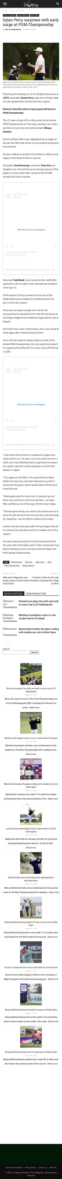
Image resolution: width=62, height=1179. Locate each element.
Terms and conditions (14, 1167)
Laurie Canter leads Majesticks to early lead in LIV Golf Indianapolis (31, 830)
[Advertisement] (31, 1104)
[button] (5, 4)
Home (5, 11)
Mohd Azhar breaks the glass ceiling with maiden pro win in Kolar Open (31, 785)
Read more (34, 707)
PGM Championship (11, 566)
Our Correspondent (13, 29)
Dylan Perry (40, 562)
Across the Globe (17, 11)
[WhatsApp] (26, 36)
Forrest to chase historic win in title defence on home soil (31, 967)
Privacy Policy (30, 1167)
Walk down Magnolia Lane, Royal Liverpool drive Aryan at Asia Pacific (17, 580)
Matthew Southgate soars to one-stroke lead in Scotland (31, 738)
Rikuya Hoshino (28, 566)
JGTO (49, 562)
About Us (53, 1167)
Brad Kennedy (16, 562)
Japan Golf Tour (23, 15)
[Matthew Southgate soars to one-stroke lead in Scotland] (10, 618)
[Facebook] (6, 36)
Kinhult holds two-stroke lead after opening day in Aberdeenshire (31, 879)
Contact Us (42, 1167)
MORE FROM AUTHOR (36, 594)
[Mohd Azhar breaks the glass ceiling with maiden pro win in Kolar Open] (10, 632)
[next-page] (9, 643)
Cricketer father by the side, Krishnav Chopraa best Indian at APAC (45, 580)
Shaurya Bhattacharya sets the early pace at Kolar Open (31, 1052)
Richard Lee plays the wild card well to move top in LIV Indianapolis (31, 690)
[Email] (39, 36)
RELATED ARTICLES (14, 594)
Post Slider (34, 15)
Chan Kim (28, 562)
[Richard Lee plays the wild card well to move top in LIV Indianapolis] (10, 605)
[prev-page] (4, 643)
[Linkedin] (32, 36)
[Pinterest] (19, 36)
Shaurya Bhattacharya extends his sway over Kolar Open (31, 1010)
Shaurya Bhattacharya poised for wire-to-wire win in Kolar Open (31, 923)
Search (6, 649)
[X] (12, 36)
